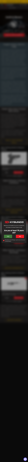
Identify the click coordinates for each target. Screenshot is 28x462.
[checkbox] (14, 240)
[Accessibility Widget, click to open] (25, 459)
